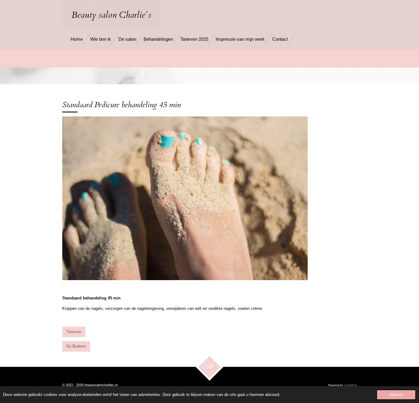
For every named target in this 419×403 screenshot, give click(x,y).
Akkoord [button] (396, 395)
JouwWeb (350, 385)
